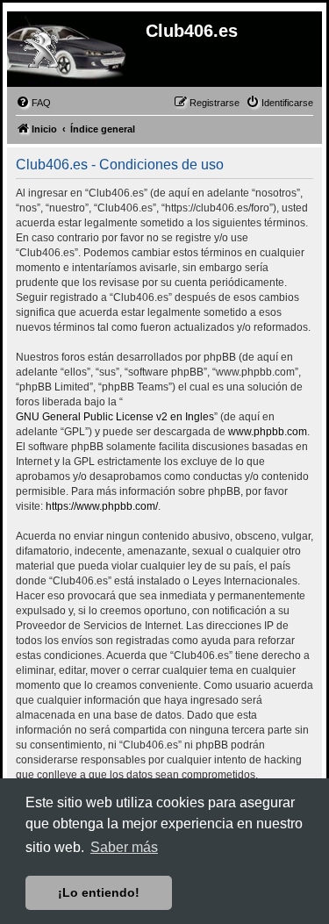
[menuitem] (33, 102)
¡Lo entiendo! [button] (98, 892)
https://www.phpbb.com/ (102, 506)
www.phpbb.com (267, 432)
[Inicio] (40, 51)
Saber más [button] (124, 847)
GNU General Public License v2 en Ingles (115, 417)
